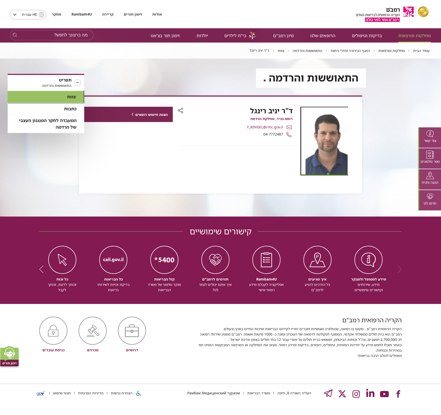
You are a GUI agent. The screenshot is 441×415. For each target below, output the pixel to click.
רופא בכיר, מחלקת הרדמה (271, 118)
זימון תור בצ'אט (165, 35)
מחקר (56, 14)
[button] (46, 83)
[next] (43, 269)
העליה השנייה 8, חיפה (293, 393)
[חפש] (15, 35)
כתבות (70, 109)
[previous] (397, 269)
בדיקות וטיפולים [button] (367, 35)
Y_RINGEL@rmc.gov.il (265, 127)
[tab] (429, 137)
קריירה (108, 14)
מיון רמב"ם (283, 35)
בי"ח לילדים (235, 35)
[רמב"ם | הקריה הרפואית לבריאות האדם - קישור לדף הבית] (392, 14)
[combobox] (28, 14)
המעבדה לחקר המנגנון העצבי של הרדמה (48, 123)
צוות (71, 97)
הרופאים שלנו (322, 35)
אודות (157, 14)
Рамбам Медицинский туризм (213, 393)
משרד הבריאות (258, 393)
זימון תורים (133, 14)
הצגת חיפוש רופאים (151, 114)
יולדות (202, 35)
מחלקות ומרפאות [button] (414, 35)
